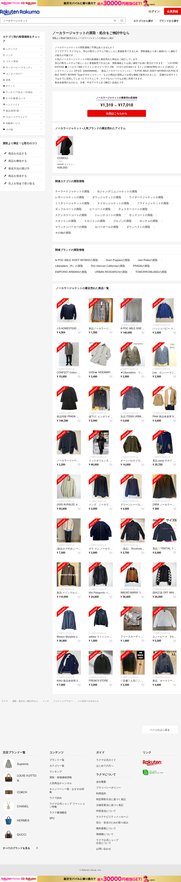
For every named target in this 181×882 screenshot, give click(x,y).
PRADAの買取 (141, 266)
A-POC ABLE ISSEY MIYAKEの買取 (76, 260)
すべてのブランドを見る (16, 848)
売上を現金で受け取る (21, 183)
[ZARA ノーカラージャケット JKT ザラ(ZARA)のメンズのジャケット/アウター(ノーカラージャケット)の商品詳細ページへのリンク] (165, 486)
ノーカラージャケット (129, 325)
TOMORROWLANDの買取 (151, 272)
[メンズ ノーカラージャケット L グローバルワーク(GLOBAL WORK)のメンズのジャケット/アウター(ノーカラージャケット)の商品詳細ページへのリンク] (101, 486)
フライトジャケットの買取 (153, 203)
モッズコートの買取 (141, 215)
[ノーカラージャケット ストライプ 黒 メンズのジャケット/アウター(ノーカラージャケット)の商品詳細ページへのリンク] (69, 442)
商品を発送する (17, 176)
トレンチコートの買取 (108, 215)
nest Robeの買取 (148, 260)
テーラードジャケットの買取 (72, 191)
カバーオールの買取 (107, 227)
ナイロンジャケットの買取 (113, 203)
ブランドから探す (169, 20)
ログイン (154, 11)
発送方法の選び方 (19, 168)
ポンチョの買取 (148, 221)
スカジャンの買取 (94, 221)
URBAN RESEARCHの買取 (111, 272)
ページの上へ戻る (160, 729)
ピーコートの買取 (100, 209)
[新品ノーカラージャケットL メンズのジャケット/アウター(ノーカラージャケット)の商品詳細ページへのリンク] (101, 310)
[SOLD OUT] (65, 145)
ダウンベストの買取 (138, 227)
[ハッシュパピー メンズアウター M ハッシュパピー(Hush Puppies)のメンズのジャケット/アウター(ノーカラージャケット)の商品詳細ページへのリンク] (165, 310)
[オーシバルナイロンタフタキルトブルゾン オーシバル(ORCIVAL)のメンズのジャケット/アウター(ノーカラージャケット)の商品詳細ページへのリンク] (133, 442)
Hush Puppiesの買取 (118, 260)
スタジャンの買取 (65, 221)
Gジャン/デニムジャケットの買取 (117, 191)
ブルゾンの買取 (122, 221)
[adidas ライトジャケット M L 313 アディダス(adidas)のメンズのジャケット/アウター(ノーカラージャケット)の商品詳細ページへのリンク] (101, 619)
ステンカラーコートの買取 (71, 215)
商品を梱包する (17, 161)
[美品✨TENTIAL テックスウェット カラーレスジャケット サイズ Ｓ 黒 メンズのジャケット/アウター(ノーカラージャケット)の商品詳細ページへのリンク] (165, 530)
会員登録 (172, 11)
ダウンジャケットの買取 (106, 197)
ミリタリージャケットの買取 (72, 203)
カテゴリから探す (143, 20)
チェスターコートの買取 (133, 209)
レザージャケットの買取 (69, 197)
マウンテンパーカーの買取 (71, 227)
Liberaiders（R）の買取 (69, 266)
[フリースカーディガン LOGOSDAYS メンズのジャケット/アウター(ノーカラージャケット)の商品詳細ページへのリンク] (133, 619)
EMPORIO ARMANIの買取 (71, 272)
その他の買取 (63, 232)
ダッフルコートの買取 (68, 209)
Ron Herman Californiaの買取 (108, 266)
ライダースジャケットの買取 (146, 197)
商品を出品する (17, 153)
